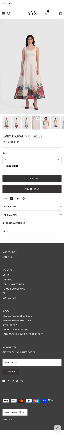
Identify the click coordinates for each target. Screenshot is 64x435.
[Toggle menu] (3, 13)
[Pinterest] (17, 381)
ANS (10, 420)
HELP (5, 231)
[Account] (53, 13)
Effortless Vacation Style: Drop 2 (17, 315)
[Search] (10, 13)
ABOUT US (7, 257)
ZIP (3, 293)
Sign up (11, 371)
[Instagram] (8, 381)
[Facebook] (3, 381)
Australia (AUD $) (13, 412)
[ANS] (32, 13)
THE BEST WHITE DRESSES (15, 329)
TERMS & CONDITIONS (13, 288)
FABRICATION (9, 214)
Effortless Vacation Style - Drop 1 (17, 320)
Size (4, 152)
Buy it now (32, 189)
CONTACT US (9, 297)
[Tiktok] (12, 381)
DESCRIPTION (9, 206)
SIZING (5, 275)
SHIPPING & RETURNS (13, 223)
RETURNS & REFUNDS (13, 284)
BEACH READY (9, 325)
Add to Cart (32, 178)
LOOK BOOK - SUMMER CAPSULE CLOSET (22, 334)
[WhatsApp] (22, 381)
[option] (32, 66)
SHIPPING (7, 279)
